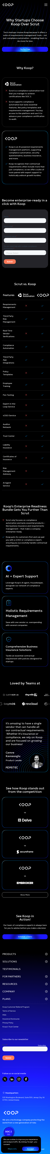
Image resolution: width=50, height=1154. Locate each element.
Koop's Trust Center (10, 1027)
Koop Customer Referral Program (15, 1007)
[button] (45, 5)
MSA (4, 1015)
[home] (7, 5)
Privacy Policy (7, 1023)
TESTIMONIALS (11, 969)
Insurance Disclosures (11, 1019)
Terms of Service (9, 1011)
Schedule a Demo (25, 937)
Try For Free (25, 49)
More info (12, 1149)
